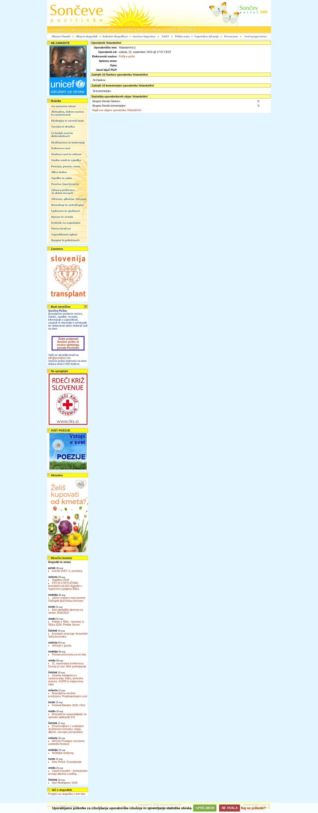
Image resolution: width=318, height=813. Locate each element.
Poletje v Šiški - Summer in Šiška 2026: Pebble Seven (66, 623)
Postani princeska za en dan (69, 654)
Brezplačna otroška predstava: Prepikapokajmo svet (67, 695)
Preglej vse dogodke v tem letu (66, 793)
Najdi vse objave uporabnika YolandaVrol (116, 110)
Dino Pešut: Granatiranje (66, 761)
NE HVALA (230, 808)
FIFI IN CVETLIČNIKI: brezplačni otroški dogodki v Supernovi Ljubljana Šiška (65, 585)
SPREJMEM (205, 808)
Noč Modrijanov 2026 (65, 782)
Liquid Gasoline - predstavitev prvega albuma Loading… (68, 772)
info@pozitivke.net (59, 357)
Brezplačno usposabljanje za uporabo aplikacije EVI (67, 716)
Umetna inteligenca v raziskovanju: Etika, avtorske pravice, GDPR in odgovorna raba (65, 680)
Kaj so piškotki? (253, 808)
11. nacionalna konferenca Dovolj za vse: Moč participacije (67, 665)
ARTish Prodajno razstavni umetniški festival (66, 742)
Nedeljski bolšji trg (63, 752)
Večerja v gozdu (61, 645)
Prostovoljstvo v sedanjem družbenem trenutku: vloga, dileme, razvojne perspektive (66, 729)
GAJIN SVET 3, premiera (67, 570)
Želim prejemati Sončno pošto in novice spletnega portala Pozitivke (68, 343)
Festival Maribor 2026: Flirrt (68, 705)
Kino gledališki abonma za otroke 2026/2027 (65, 611)
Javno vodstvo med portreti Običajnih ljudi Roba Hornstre (66, 599)
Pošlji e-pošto (127, 56)
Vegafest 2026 (60, 579)
